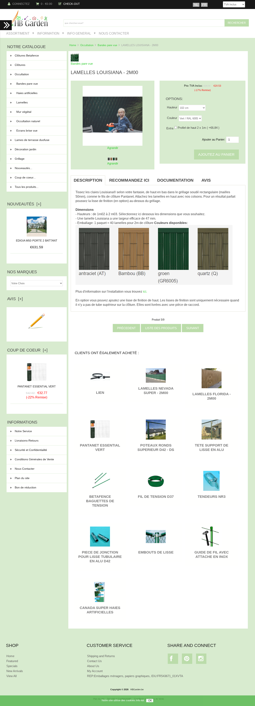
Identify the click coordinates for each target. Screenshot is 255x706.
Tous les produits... (26, 186)
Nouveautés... (23, 168)
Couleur (172, 118)
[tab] (219, 178)
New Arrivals (14, 671)
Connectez (21, 3)
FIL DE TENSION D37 (156, 497)
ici (142, 700)
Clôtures (38, 64)
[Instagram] (201, 659)
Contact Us (94, 661)
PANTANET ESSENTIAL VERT (37, 386)
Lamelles (39, 102)
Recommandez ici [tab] (129, 180)
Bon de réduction (25, 487)
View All (11, 676)
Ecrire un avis (36, 335)
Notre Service (23, 431)
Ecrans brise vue (39, 130)
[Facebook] (173, 659)
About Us (93, 666)
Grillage (38, 158)
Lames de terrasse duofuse (38, 140)
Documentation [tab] (175, 180)
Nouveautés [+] (24, 204)
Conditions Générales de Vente (34, 459)
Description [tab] (88, 180)
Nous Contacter (114, 33)
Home (72, 45)
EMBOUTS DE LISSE (156, 552)
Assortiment (17, 33)
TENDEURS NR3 (212, 497)
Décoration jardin (38, 149)
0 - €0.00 (46, 3)
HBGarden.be (137, 689)
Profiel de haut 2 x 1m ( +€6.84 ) (198, 127)
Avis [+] (15, 299)
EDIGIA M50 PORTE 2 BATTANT (36, 240)
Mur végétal (39, 111)
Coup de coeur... (25, 177)
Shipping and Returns (101, 656)
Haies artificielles (39, 93)
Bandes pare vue (107, 45)
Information (48, 33)
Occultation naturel (39, 121)
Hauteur (172, 107)
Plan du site (22, 478)
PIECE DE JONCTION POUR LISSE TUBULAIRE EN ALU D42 (100, 556)
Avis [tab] (206, 180)
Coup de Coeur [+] (27, 350)
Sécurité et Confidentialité (31, 450)
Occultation (86, 45)
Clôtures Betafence (38, 55)
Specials (12, 666)
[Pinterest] (187, 659)
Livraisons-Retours (26, 440)
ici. (145, 291)
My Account (95, 671)
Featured (12, 661)
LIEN (100, 393)
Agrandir (112, 163)
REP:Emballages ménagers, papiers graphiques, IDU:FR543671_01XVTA (135, 676)
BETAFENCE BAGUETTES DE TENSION (100, 501)
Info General (79, 33)
